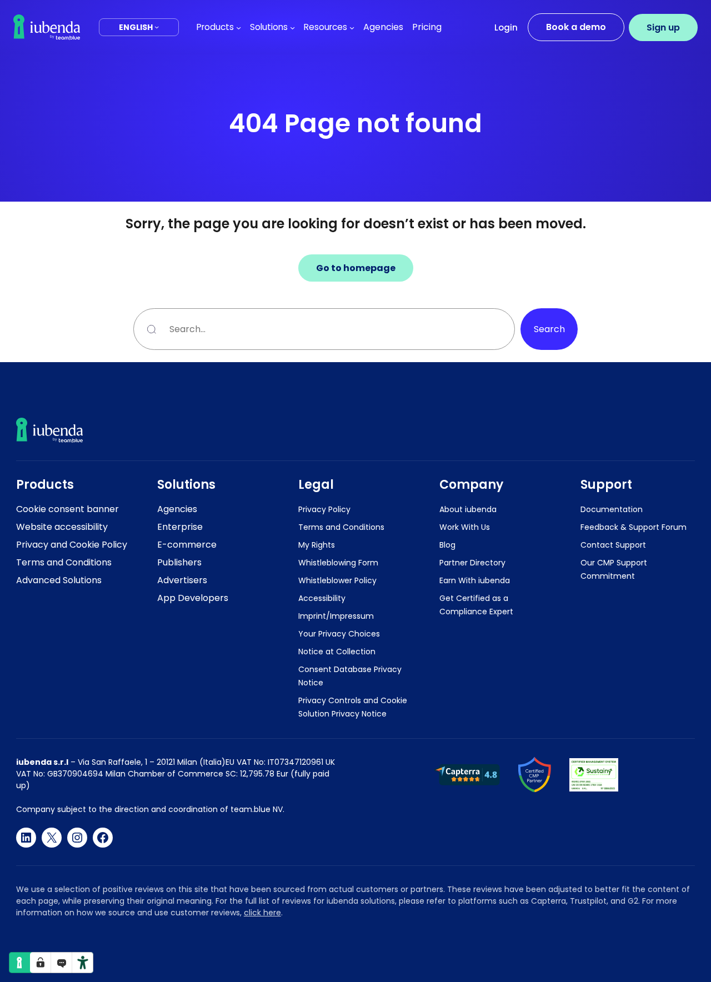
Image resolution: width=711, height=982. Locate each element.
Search (549, 329)
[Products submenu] (238, 26)
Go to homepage (355, 268)
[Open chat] (61, 962)
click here (262, 912)
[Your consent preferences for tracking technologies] (40, 962)
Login (506, 27)
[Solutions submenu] (292, 26)
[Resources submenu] (351, 26)
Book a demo (576, 27)
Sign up (663, 27)
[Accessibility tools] (82, 962)
